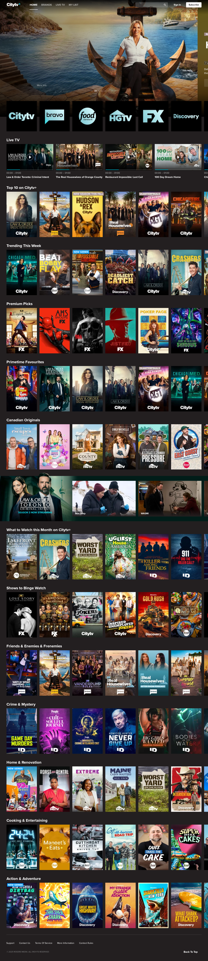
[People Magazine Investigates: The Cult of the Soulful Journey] (54, 731)
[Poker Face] (153, 330)
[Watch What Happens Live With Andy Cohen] (21, 673)
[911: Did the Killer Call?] (186, 556)
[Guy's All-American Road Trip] (120, 847)
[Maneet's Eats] (54, 847)
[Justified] (120, 330)
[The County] (87, 447)
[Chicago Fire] (186, 214)
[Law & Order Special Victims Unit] (21, 214)
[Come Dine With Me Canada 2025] (186, 614)
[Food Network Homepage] (87, 116)
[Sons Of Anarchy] (87, 330)
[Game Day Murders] (21, 731)
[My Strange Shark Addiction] (120, 905)
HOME (33, 4)
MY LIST (73, 4)
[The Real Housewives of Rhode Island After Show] (153, 673)
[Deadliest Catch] (120, 272)
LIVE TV (60, 4)
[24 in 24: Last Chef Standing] (21, 847)
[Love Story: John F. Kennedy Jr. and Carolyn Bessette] (21, 614)
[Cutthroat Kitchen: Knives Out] (87, 847)
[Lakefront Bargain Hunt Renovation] (21, 556)
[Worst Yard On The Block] (87, 556)
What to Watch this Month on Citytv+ (38, 530)
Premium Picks (19, 303)
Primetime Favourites (25, 362)
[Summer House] (186, 673)
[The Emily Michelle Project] (120, 447)
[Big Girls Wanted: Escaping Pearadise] (153, 731)
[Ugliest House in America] (120, 556)
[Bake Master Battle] (54, 447)
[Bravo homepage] (54, 116)
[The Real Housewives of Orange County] (120, 214)
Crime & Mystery (20, 704)
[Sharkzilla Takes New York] (153, 905)
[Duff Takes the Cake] (153, 847)
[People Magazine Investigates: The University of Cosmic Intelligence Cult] (87, 731)
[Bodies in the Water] (186, 731)
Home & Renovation (23, 762)
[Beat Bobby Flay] (54, 272)
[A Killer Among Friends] (153, 556)
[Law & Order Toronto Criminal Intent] (54, 388)
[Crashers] (186, 272)
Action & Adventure (23, 878)
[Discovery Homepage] (186, 116)
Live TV (13, 140)
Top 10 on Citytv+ (21, 187)
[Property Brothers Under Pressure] (153, 447)
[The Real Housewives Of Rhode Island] (120, 673)
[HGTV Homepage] (120, 116)
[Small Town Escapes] (21, 447)
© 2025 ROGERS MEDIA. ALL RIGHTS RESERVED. (27, 952)
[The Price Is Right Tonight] (21, 388)
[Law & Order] (153, 272)
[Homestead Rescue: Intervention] (186, 789)
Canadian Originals (23, 420)
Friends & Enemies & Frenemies (34, 646)
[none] (10, 943)
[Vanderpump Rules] (87, 673)
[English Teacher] (21, 330)
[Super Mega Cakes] (186, 847)
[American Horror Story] (54, 330)
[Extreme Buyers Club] (87, 789)
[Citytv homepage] (21, 116)
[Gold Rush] (153, 614)
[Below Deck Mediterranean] (54, 214)
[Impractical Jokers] (87, 614)
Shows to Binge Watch (26, 588)
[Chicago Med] (21, 272)
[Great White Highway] (87, 905)
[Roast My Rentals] (54, 789)
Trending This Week (23, 245)
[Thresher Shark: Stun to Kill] (54, 905)
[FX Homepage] (153, 116)
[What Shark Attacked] (186, 905)
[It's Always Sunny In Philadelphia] (54, 614)
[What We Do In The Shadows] (186, 330)
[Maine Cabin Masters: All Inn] (120, 789)
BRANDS (46, 4)
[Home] (13, 5)
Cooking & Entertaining (26, 820)
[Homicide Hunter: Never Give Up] (120, 731)
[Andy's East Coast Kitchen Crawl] (186, 447)
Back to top (191, 952)
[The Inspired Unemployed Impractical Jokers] (120, 614)
